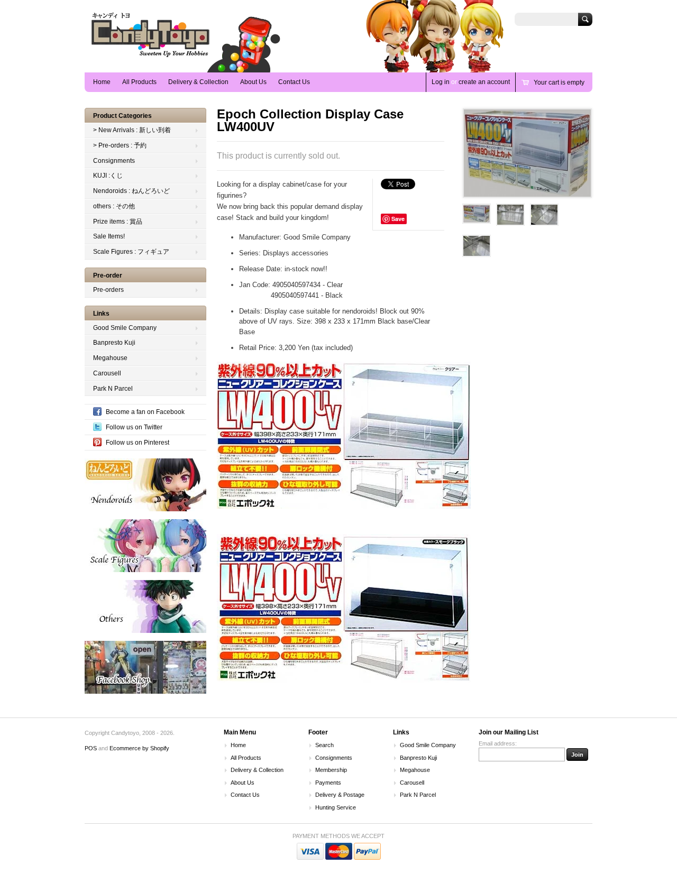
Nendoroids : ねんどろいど (131, 191)
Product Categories (122, 115)
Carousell (107, 373)
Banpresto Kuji (114, 342)
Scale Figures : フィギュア (131, 251)
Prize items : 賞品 (117, 221)
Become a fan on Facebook (145, 412)
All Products (139, 82)
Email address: (498, 743)
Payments (328, 782)
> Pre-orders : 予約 (120, 145)
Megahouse (110, 358)
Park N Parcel (113, 388)
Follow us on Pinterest (137, 442)
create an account (484, 82)
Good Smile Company (125, 328)
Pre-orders (108, 289)
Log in (441, 82)
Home (102, 82)
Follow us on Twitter (134, 427)
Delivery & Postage (339, 795)
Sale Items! (109, 236)
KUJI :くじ (108, 175)
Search (324, 745)
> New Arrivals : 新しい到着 (132, 130)
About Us (253, 82)
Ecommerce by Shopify (139, 748)
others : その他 (114, 206)
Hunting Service (335, 807)
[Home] (151, 57)
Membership (331, 770)
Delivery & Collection (198, 82)
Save (398, 219)
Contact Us (294, 82)
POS (91, 748)
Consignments (114, 160)
